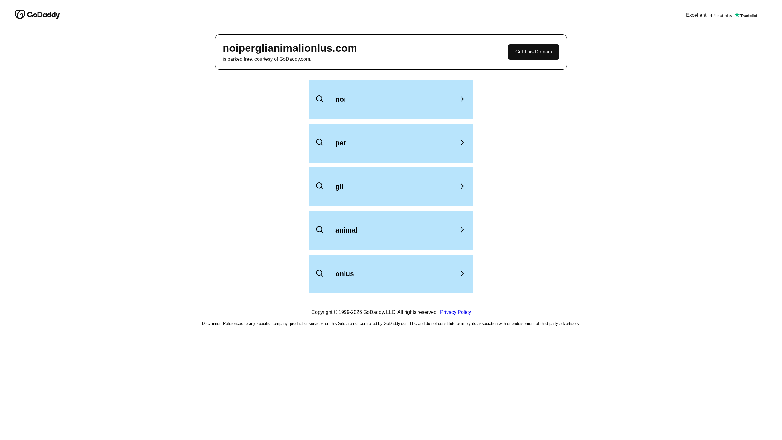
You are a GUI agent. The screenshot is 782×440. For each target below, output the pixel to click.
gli (339, 187)
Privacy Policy (455, 312)
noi (340, 99)
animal (346, 230)
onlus (344, 274)
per (340, 143)
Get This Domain (533, 51)
